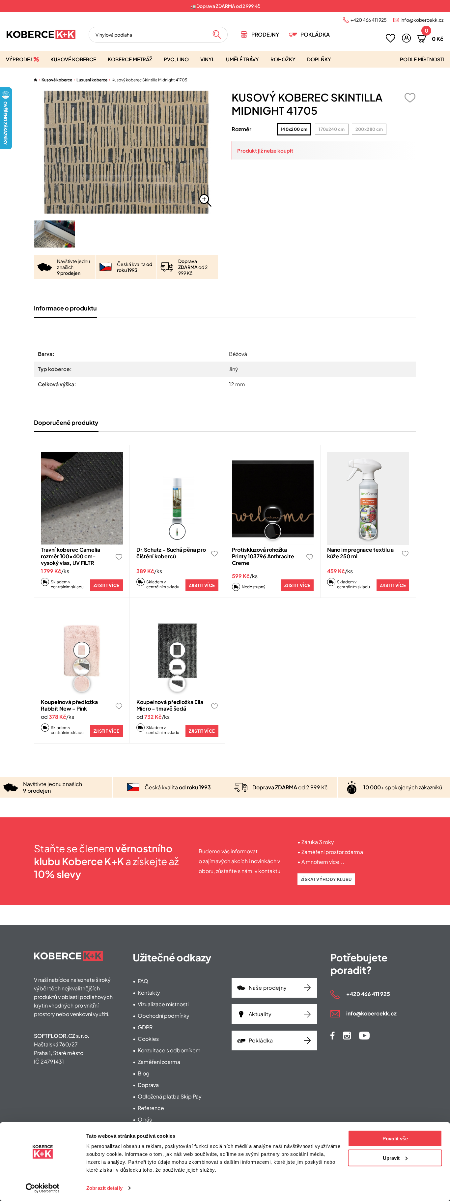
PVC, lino (176, 59)
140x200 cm (294, 129)
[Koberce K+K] (41, 34)
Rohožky (282, 59)
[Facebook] (332, 1036)
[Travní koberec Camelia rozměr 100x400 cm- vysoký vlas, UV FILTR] (82, 498)
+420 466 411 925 (369, 20)
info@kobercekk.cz (422, 20)
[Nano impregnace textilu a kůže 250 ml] (368, 498)
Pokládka (315, 34)
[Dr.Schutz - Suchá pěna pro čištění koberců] (177, 498)
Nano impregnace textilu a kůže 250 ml (360, 553)
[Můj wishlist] (390, 38)
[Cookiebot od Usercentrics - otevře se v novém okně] (42, 1188)
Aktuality (260, 1014)
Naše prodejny (268, 987)
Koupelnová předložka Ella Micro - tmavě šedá (169, 705)
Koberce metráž (130, 59)
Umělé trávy (242, 59)
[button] (406, 38)
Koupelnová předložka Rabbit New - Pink (69, 705)
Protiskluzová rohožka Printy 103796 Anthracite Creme (263, 556)
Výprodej (19, 59)
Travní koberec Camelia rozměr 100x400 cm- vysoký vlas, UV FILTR (70, 556)
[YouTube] (364, 1036)
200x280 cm (369, 129)
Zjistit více (107, 585)
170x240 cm (332, 129)
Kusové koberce (73, 59)
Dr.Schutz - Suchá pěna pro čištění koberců (171, 553)
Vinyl (207, 59)
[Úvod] (35, 79)
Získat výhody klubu (326, 879)
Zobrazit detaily (104, 1188)
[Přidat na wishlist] (410, 97)
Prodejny (265, 34)
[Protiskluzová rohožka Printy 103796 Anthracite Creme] (273, 498)
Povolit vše (395, 1138)
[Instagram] (347, 1036)
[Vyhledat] (216, 34)
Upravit (391, 1157)
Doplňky (319, 59)
